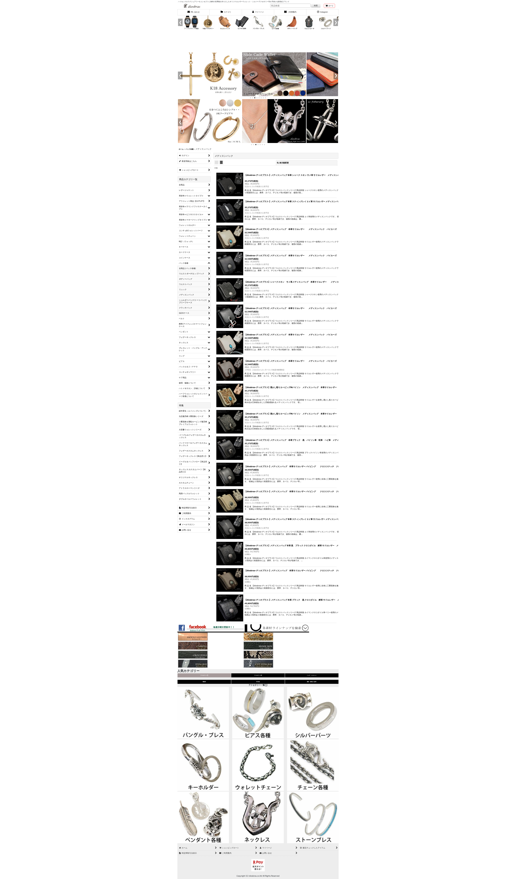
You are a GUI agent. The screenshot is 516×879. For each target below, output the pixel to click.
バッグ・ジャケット (312, 675)
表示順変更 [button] (284, 163)
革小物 (258, 681)
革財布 (204, 681)
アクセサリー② (258, 675)
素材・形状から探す (312, 681)
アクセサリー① (204, 675)
